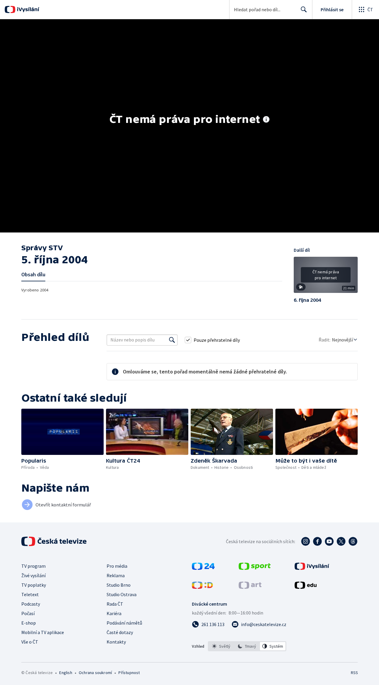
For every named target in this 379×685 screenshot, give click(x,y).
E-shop (28, 623)
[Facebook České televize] (317, 541)
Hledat (304, 9)
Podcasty (30, 604)
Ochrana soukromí (95, 672)
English (65, 672)
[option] (221, 646)
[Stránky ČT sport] (255, 568)
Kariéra (114, 613)
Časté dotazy (120, 632)
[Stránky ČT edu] (306, 587)
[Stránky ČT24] (203, 568)
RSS (354, 672)
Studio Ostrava (121, 594)
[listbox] (247, 646)
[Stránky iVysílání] (312, 568)
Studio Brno (119, 585)
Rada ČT (115, 604)
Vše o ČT (29, 642)
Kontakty (116, 642)
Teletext (30, 594)
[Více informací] (266, 120)
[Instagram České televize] (305, 541)
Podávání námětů (124, 623)
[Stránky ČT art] (250, 587)
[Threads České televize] (353, 541)
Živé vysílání (33, 575)
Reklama (116, 575)
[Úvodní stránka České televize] (54, 541)
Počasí (28, 613)
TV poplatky (33, 585)
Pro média (117, 566)
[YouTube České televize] (329, 541)
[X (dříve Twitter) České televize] (341, 541)
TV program (33, 566)
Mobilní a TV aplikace (42, 632)
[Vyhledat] (172, 340)
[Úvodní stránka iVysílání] (27, 9)
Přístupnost (129, 672)
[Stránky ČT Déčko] (202, 587)
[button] (326, 277)
